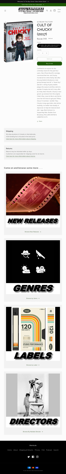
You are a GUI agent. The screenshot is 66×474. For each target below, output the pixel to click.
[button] (5, 11)
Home (9, 450)
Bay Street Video (30, 470)
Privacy (37, 450)
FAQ (43, 450)
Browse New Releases (32, 232)
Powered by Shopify (38, 470)
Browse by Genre (31, 298)
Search (56, 450)
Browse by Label (31, 365)
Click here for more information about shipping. (21, 139)
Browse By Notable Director (32, 431)
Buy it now (49, 63)
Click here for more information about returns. (20, 156)
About (15, 450)
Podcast (49, 450)
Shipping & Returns (26, 450)
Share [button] (40, 121)
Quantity (39, 50)
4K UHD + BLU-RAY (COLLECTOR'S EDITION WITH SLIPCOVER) (49, 46)
